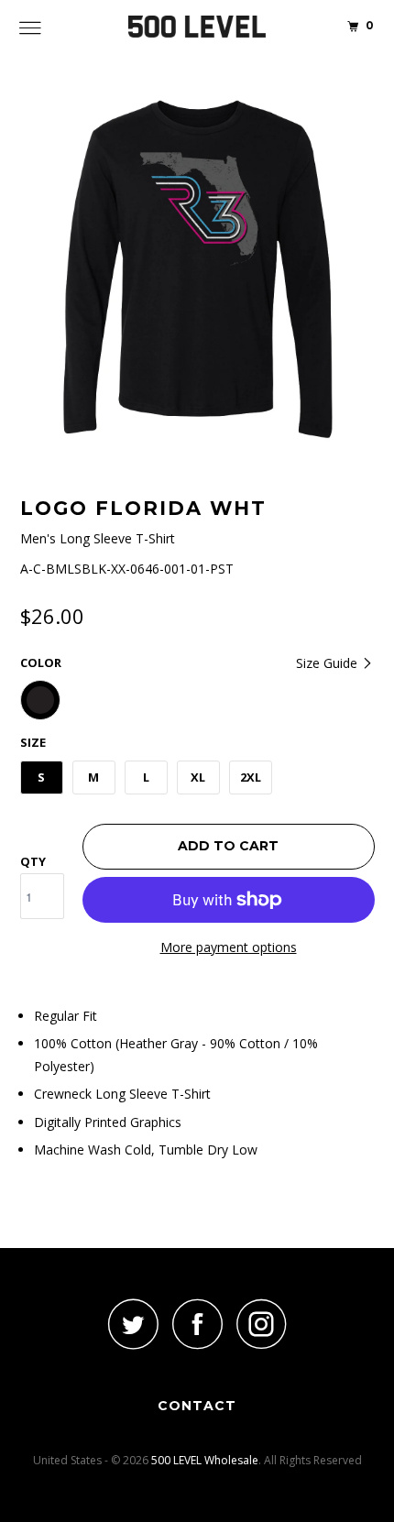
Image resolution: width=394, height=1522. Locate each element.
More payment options (228, 947)
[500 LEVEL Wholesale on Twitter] (133, 1323)
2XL (250, 777)
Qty (33, 861)
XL (198, 777)
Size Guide (328, 663)
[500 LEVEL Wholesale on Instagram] (261, 1323)
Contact (197, 1405)
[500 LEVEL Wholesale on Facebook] (197, 1323)
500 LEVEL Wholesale (204, 1460)
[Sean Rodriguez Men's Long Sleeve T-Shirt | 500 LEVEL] (197, 269)
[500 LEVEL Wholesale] (197, 27)
